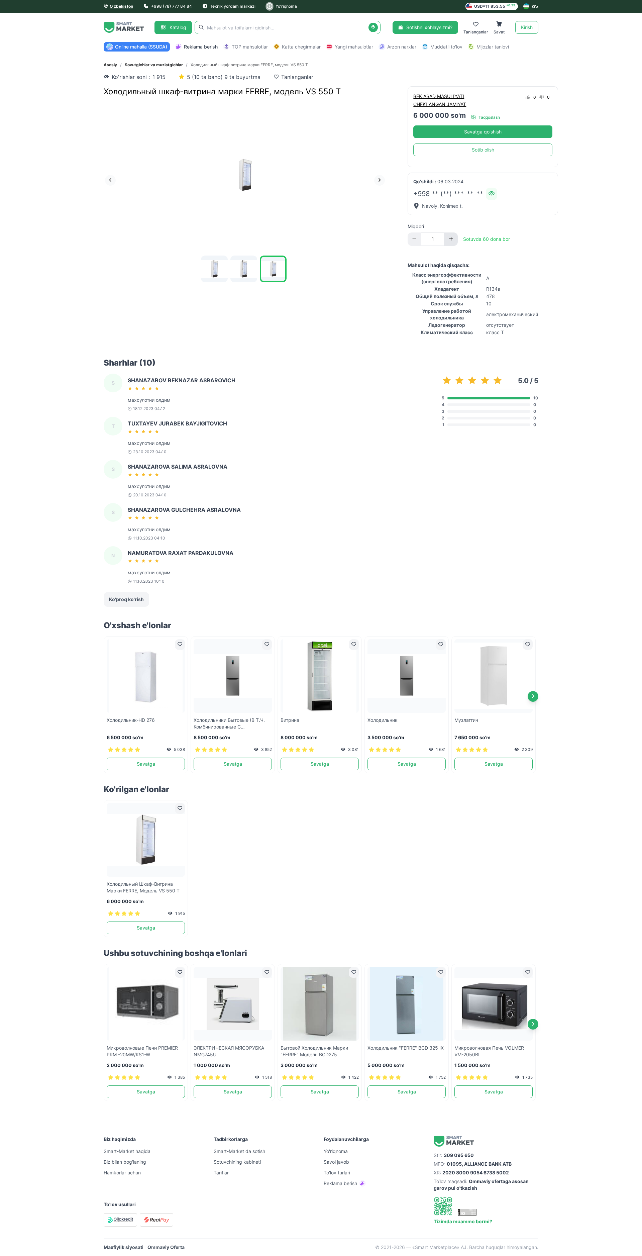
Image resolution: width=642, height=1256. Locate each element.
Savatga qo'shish (483, 131)
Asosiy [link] (110, 64)
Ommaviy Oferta (166, 1247)
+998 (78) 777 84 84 (171, 6)
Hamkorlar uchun (122, 1172)
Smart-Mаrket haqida (127, 1151)
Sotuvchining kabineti (237, 1162)
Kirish (527, 27)
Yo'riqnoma (286, 6)
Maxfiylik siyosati (123, 1247)
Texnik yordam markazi (232, 6)
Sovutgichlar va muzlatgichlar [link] (154, 64)
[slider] (144, 388)
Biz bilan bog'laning (125, 1162)
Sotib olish (483, 150)
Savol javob (336, 1162)
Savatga (146, 764)
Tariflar (221, 1172)
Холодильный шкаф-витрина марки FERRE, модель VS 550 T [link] (249, 64)
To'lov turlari (337, 1172)
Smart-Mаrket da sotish (239, 1151)
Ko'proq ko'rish (126, 599)
